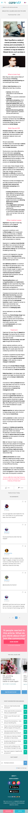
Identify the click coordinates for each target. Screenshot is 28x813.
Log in (20, 811)
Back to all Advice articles (10, 7)
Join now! (14, 642)
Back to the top (21, 768)
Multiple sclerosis (9, 763)
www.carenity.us (10, 801)
